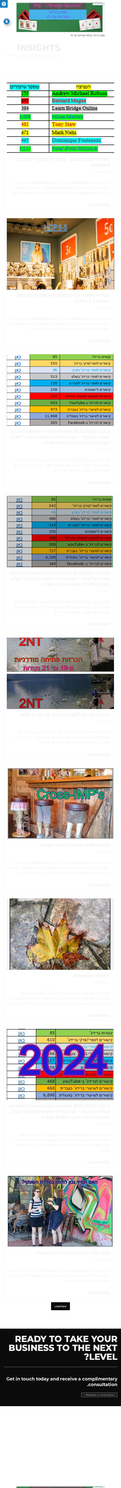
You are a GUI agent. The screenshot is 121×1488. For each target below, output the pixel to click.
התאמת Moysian (92, 975)
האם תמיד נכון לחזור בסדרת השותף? (73, 1253)
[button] (60, 1306)
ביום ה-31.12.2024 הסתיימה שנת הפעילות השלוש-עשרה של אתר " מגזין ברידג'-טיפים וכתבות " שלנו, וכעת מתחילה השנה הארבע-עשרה (59, 578)
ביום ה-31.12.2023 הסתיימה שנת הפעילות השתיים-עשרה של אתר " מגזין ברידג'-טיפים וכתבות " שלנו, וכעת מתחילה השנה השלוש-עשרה (59, 1111)
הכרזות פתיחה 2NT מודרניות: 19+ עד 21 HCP (65, 714)
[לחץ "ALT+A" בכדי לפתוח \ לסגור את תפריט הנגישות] (4, 4)
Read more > (99, 204)
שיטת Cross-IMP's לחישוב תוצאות (75, 845)
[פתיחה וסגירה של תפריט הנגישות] (6, 21)
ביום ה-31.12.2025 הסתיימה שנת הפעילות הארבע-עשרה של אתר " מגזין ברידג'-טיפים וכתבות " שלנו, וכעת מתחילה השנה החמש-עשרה (60, 437)
